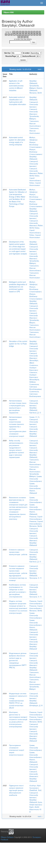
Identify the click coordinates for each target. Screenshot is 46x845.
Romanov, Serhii (35, 93)
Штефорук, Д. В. (36, 705)
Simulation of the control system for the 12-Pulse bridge (18, 343)
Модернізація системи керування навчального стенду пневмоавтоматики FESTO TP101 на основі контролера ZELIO (18, 700)
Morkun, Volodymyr (33, 138)
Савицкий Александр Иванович (33, 355)
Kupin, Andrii (34, 807)
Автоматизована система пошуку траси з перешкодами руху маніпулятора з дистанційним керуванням (17, 406)
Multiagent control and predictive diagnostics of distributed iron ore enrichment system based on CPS (18, 287)
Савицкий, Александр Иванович (33, 111)
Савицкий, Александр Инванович (33, 773)
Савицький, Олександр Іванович (33, 104)
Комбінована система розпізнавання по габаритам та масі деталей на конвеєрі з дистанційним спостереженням (17, 590)
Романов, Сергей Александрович (36, 522)
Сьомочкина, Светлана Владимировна (35, 393)
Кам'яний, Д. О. (35, 412)
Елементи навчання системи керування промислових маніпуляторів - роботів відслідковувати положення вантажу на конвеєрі (18, 573)
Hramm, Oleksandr (36, 89)
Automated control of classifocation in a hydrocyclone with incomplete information (17, 101)
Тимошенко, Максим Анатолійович (34, 123)
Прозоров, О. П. (35, 578)
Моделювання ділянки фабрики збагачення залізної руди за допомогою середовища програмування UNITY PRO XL (17, 660)
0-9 (14, 32)
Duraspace (37, 837)
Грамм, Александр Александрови (34, 485)
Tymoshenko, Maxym (34, 321)
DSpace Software (7, 837)
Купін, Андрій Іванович (35, 803)
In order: (26, 53)
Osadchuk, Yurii (35, 790)
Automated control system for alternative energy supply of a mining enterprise (17, 141)
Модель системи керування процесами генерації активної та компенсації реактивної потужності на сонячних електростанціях (18, 607)
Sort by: (7, 53)
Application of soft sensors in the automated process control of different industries (16, 86)
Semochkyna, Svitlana (34, 380)
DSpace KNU (9, 12)
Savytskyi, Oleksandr (33, 82)
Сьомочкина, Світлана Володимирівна (35, 386)
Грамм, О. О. (34, 417)
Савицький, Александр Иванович (33, 223)
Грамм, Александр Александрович (35, 507)
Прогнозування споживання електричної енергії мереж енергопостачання (16, 750)
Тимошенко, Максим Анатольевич (34, 130)
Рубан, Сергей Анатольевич (35, 184)
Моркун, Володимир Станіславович (35, 144)
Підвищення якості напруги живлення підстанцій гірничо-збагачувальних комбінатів (16, 790)
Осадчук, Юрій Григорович (35, 786)
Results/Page (10, 56)
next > (40, 69)
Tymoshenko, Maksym (34, 86)
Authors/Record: (29, 56)
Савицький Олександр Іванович (33, 348)
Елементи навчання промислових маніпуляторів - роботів (18, 552)
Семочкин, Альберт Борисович (33, 374)
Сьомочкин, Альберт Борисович (33, 367)
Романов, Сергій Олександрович (35, 517)
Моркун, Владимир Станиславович (35, 151)
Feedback (4, 839)
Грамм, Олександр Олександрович (35, 478)
